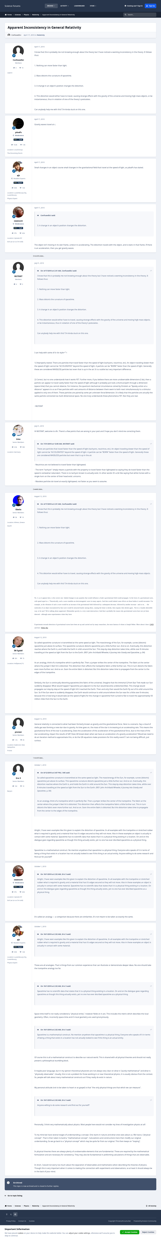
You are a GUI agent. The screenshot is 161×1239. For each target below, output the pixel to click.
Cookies (32, 1221)
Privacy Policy (10, 1221)
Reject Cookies (148, 1232)
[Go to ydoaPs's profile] (18, 123)
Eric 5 (18, 778)
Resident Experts (19, 179)
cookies (20, 1233)
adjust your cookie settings (79, 1233)
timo (18, 439)
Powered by (145, 1221)
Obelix (18, 509)
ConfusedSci (16, 35)
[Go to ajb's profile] (18, 166)
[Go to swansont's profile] (18, 212)
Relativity (41, 35)
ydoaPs (18, 132)
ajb (18, 175)
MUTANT (18, 276)
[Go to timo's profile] (18, 430)
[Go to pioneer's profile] (18, 723)
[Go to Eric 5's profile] (18, 769)
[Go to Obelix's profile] (18, 500)
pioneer (18, 732)
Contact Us (22, 1221)
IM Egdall (18, 650)
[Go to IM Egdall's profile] (18, 641)
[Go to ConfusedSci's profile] (9, 35)
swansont (18, 221)
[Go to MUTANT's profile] (18, 267)
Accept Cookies (131, 1232)
